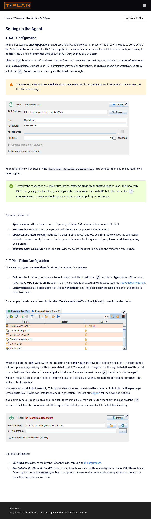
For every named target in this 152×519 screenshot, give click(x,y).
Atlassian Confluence (76, 512)
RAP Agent (45, 18)
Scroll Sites (58, 512)
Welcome (19, 18)
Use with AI (135, 18)
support (95, 393)
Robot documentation (132, 282)
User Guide (31, 18)
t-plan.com (14, 508)
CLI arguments (92, 463)
